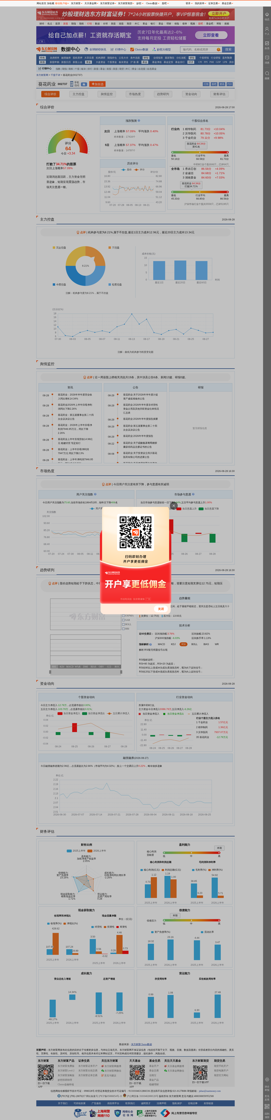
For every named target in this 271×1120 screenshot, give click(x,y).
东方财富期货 (125, 3)
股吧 (164, 3)
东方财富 (76, 3)
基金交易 (226, 3)
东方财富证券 (107, 3)
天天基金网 (90, 3)
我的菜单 (199, 3)
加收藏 (50, 3)
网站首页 (41, 3)
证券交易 (213, 3)
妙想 (138, 3)
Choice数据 (151, 3)
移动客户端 (61, 3)
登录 (188, 3)
